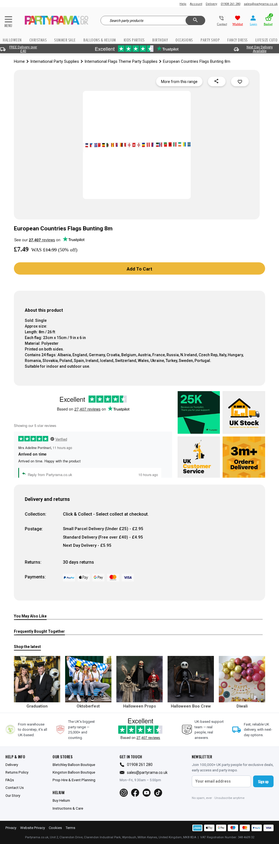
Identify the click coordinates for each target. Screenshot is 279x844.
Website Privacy (32, 828)
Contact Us (14, 787)
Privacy (10, 828)
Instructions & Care (68, 808)
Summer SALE (65, 40)
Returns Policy (16, 772)
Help (183, 4)
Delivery (211, 4)
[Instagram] (124, 793)
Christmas (38, 40)
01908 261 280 (230, 4)
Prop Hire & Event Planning (74, 780)
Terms (70, 828)
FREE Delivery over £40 (23, 49)
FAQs (9, 780)
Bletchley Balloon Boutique (74, 764)
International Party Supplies (54, 61)
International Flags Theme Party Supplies (120, 61)
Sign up (263, 781)
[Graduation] (37, 679)
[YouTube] (146, 793)
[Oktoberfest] (88, 679)
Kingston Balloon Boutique (74, 772)
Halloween (12, 40)
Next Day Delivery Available (260, 49)
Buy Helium (61, 800)
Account (196, 4)
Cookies (55, 828)
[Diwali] (242, 679)
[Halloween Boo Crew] (191, 679)
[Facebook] (135, 793)
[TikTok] (158, 793)
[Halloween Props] (139, 679)
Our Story (12, 795)
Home (19, 61)
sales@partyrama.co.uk (261, 4)
